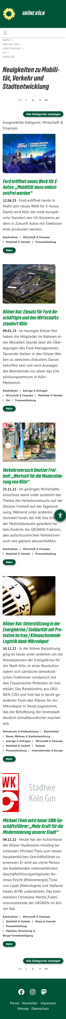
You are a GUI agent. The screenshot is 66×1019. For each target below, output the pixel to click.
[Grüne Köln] (9, 14)
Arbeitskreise (12, 48)
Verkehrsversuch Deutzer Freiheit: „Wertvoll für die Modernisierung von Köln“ (33, 476)
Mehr (9, 250)
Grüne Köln (33, 13)
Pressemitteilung (45, 242)
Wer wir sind (11, 44)
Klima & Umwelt (45, 921)
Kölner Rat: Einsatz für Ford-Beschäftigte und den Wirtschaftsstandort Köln (31, 317)
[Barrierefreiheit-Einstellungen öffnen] (60, 515)
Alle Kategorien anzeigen (43, 114)
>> (46, 100)
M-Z (5, 52)
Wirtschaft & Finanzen (36, 237)
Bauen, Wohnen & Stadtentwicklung (28, 736)
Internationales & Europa (47, 750)
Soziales (40, 746)
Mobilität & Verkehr (18, 242)
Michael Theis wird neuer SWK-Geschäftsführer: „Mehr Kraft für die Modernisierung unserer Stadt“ (33, 826)
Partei (7, 40)
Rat (8, 400)
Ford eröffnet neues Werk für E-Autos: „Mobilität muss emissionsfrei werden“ (30, 187)
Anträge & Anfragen (35, 391)
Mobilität (9, 57)
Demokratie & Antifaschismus (21, 731)
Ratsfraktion (10, 237)
